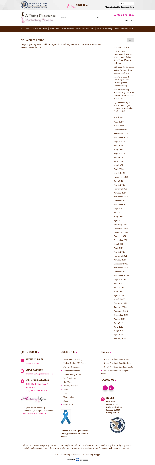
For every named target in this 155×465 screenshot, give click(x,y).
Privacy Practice (70, 385)
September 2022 (121, 204)
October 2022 (120, 200)
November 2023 (121, 177)
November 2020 (121, 267)
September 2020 (121, 275)
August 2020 (120, 279)
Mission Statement (71, 366)
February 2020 (120, 303)
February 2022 (120, 224)
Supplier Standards (71, 370)
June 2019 (118, 326)
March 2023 (119, 184)
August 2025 (119, 141)
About (28, 28)
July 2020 (118, 283)
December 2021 (121, 228)
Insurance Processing (104, 28)
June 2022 (118, 212)
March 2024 (119, 173)
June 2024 (119, 161)
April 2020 (119, 295)
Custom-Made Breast (40, 28)
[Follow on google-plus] (111, 387)
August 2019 (119, 318)
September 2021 (121, 240)
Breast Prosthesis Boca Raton (116, 359)
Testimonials (68, 397)
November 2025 (121, 133)
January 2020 (120, 307)
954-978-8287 (125, 15)
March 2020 (119, 299)
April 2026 (119, 121)
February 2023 (120, 188)
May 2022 (118, 216)
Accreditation (54, 28)
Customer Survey (127, 28)
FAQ (65, 393)
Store (116, 28)
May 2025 (118, 149)
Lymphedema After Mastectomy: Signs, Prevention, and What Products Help (123, 107)
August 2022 (119, 208)
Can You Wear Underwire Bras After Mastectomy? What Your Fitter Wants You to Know (123, 57)
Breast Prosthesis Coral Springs (117, 363)
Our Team (67, 381)
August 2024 (120, 153)
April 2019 (118, 334)
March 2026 (119, 125)
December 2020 (121, 263)
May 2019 (118, 330)
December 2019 (121, 311)
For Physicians (69, 378)
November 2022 (121, 196)
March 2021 (119, 251)
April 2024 (119, 169)
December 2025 (121, 129)
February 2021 (120, 255)
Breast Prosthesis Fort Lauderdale (118, 366)
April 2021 (118, 247)
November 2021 (121, 232)
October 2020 (120, 271)
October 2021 (120, 236)
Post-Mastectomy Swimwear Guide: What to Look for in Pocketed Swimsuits (124, 94)
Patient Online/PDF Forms (85, 28)
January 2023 (120, 192)
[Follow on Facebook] (105, 387)
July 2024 (118, 157)
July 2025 (118, 145)
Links (65, 389)
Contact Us (128, 20)
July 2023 (118, 180)
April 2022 (119, 220)
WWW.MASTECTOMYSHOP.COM (34, 413)
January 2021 (120, 259)
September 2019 (121, 314)
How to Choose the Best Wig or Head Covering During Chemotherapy (122, 81)
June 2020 (119, 287)
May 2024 (118, 165)
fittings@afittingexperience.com (39, 373)
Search (131, 40)
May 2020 (118, 291)
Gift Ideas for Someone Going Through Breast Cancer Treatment (124, 69)
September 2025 (121, 137)
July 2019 (118, 322)
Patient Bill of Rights (72, 374)
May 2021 (118, 243)
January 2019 (120, 338)
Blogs (65, 400)
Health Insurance (68, 28)
